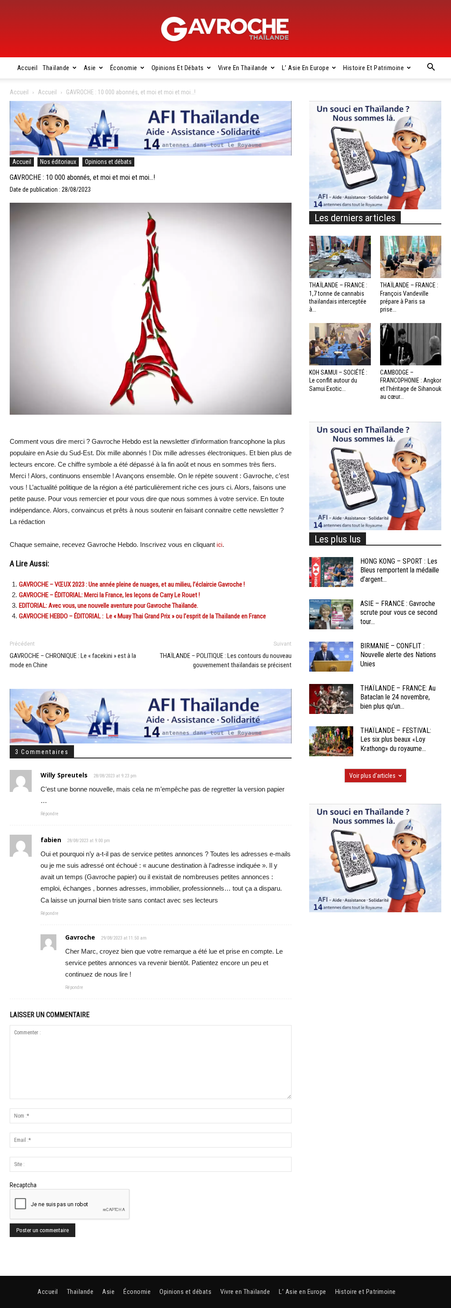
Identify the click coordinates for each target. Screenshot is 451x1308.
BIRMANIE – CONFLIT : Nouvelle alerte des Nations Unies (398, 655)
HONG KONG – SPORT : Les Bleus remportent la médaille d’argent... (399, 570)
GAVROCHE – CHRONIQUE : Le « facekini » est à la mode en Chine (73, 660)
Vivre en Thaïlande (243, 68)
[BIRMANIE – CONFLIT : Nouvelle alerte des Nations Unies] (331, 657)
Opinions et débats (178, 68)
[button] (430, 68)
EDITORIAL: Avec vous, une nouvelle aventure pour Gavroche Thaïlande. (108, 605)
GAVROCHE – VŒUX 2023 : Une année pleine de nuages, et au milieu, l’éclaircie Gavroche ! (132, 584)
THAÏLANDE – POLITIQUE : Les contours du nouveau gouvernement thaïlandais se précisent (226, 660)
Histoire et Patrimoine (373, 68)
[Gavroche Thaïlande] (225, 29)
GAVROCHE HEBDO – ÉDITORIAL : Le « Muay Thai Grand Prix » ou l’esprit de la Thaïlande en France (142, 616)
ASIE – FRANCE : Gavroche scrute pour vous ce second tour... (398, 612)
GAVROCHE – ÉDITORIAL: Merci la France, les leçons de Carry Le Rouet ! (109, 595)
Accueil (27, 68)
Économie (123, 68)
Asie (90, 68)
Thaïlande (56, 68)
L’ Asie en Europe (305, 68)
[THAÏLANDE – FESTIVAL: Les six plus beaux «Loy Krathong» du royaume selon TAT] (331, 741)
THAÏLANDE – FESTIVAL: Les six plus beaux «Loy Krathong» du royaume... (395, 739)
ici (219, 545)
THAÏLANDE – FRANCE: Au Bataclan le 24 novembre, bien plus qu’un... (398, 697)
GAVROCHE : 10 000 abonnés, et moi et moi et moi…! (82, 177)
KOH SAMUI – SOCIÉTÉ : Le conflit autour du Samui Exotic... (338, 380)
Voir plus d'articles (372, 775)
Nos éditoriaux (58, 161)
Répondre (50, 814)
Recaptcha (23, 1185)
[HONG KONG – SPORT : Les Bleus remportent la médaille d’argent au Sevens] (331, 572)
